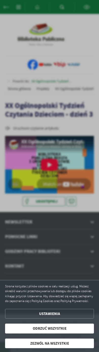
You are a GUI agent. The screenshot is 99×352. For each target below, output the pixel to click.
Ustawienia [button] (49, 313)
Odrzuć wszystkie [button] (50, 328)
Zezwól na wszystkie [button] (49, 343)
